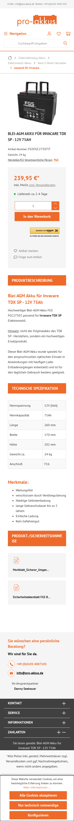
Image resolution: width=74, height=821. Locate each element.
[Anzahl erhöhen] (55, 203)
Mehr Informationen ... (37, 787)
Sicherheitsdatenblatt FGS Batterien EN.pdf (32, 597)
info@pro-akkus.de (24, 3)
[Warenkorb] (68, 33)
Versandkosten (16, 761)
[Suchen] (65, 43)
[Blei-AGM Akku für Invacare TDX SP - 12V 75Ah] (37, 103)
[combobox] (32, 43)
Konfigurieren (38, 815)
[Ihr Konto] (49, 33)
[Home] (10, 58)
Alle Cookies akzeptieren (38, 795)
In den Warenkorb (37, 216)
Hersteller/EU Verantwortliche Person (30, 160)
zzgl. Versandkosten (42, 185)
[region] (37, 103)
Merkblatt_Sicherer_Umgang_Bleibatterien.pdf (32, 570)
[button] (44, 232)
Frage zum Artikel (30, 257)
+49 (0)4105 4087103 (55, 3)
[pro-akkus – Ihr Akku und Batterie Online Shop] (37, 20)
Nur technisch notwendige (38, 805)
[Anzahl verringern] (55, 208)
